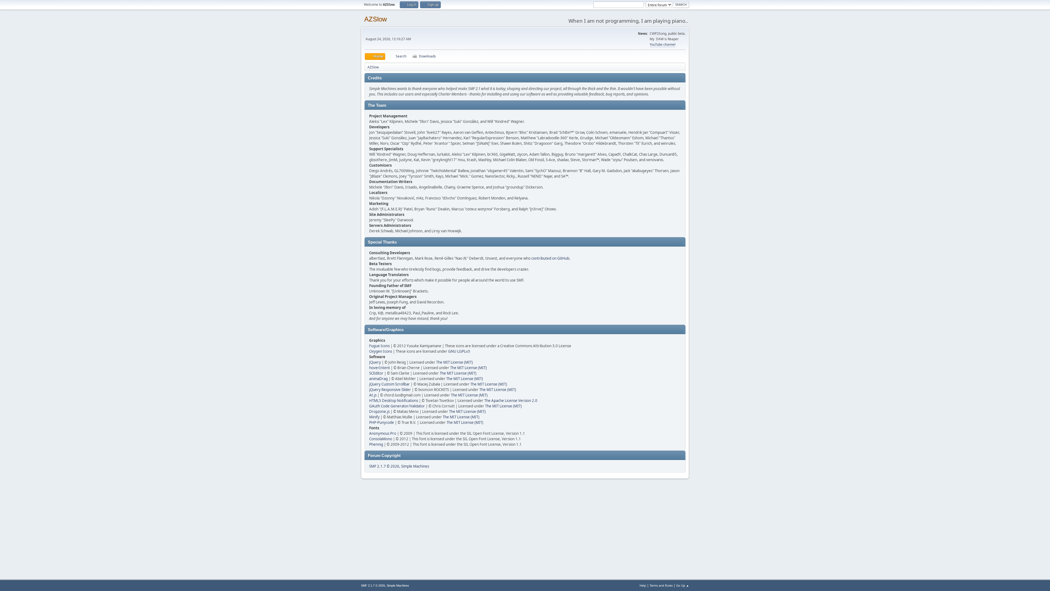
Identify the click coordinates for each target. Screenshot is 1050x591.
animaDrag (378, 378)
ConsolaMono (380, 438)
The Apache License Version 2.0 (510, 400)
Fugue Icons (379, 345)
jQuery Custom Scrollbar (389, 384)
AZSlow (375, 19)
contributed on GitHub (550, 258)
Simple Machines (415, 466)
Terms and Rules (661, 585)
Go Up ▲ (682, 585)
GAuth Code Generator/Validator (397, 406)
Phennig (376, 444)
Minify (374, 417)
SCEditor (376, 373)
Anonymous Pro (382, 433)
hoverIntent (379, 367)
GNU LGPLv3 (459, 351)
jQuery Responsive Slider (390, 389)
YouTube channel (662, 44)
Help (643, 585)
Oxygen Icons (380, 351)
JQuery (375, 362)
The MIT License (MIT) (454, 362)
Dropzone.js (379, 411)
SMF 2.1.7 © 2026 (384, 466)
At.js (373, 395)
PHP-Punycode (381, 422)
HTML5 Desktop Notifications (393, 400)
